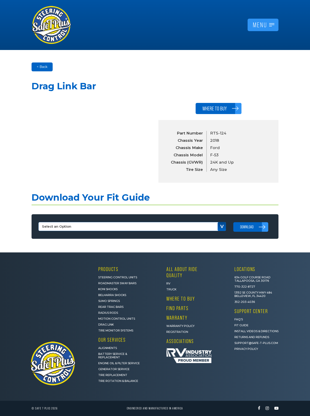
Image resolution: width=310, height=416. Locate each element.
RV (168, 283)
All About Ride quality (181, 272)
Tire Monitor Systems (115, 330)
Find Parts (177, 308)
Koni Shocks (108, 289)
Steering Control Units (117, 277)
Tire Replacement (112, 375)
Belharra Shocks (112, 295)
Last (259, 354)
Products (108, 269)
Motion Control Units (116, 318)
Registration (177, 332)
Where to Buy (180, 299)
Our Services (111, 340)
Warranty (176, 318)
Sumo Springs (109, 301)
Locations (244, 269)
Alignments (107, 348)
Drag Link (106, 324)
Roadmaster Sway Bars (117, 283)
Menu (260, 25)
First (217, 354)
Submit (251, 392)
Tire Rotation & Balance (118, 381)
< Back (42, 67)
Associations (180, 341)
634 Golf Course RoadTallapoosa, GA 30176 (252, 279)
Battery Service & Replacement (112, 355)
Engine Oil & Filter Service (119, 363)
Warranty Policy (180, 326)
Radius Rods (108, 312)
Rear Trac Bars (110, 307)
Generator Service (114, 369)
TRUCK (171, 289)
